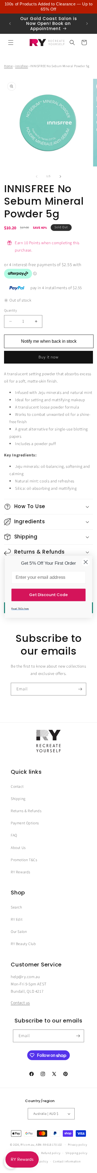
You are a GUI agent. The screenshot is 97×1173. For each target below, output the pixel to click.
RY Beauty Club (23, 944)
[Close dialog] (85, 562)
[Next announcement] (87, 24)
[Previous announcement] (10, 24)
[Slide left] (37, 176)
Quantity (10, 310)
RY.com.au (27, 1145)
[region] (48, 7)
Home (8, 66)
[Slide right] (60, 176)
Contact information (67, 1161)
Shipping (18, 799)
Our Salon (19, 932)
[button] (11, 42)
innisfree (21, 66)
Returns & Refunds (26, 811)
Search (16, 907)
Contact (17, 786)
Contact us (20, 1003)
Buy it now (48, 357)
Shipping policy (76, 1153)
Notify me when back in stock (49, 341)
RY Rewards (20, 872)
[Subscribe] (80, 689)
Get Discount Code (48, 594)
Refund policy (50, 1153)
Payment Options (25, 823)
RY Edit (16, 919)
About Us (18, 848)
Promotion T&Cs (24, 860)
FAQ (14, 835)
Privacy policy (77, 1145)
